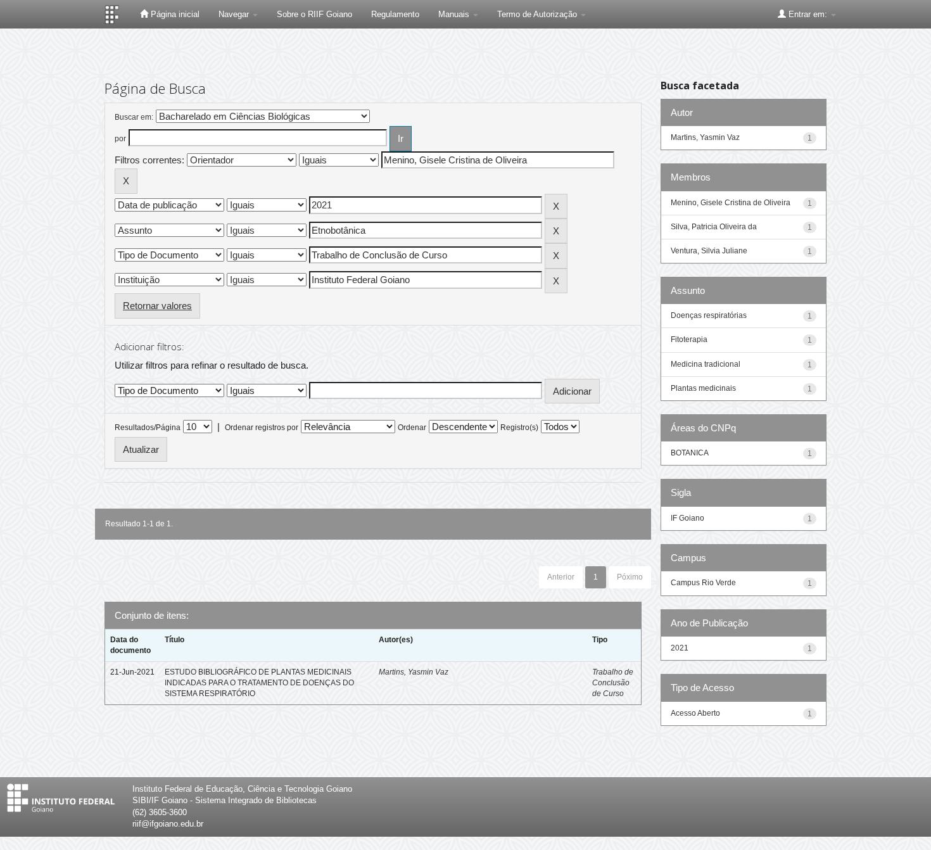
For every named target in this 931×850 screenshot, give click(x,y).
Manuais (455, 14)
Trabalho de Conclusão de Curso (612, 683)
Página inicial (174, 14)
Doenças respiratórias (709, 315)
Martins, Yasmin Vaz (413, 672)
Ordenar (412, 427)
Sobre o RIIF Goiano (314, 14)
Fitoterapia (689, 339)
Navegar (234, 14)
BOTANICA (690, 452)
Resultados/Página (147, 427)
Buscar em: (134, 117)
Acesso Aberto (695, 713)
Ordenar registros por (261, 427)
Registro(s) (519, 427)
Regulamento (395, 14)
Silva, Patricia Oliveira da (714, 226)
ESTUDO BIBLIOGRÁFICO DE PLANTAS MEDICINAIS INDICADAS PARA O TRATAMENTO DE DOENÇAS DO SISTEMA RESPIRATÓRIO (259, 683)
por (120, 138)
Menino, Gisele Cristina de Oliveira (730, 202)
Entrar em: (808, 14)
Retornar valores (157, 305)
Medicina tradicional (705, 364)
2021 (679, 648)
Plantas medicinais (703, 388)
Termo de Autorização (538, 14)
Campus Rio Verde (703, 582)
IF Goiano (687, 518)
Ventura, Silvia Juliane (709, 250)
